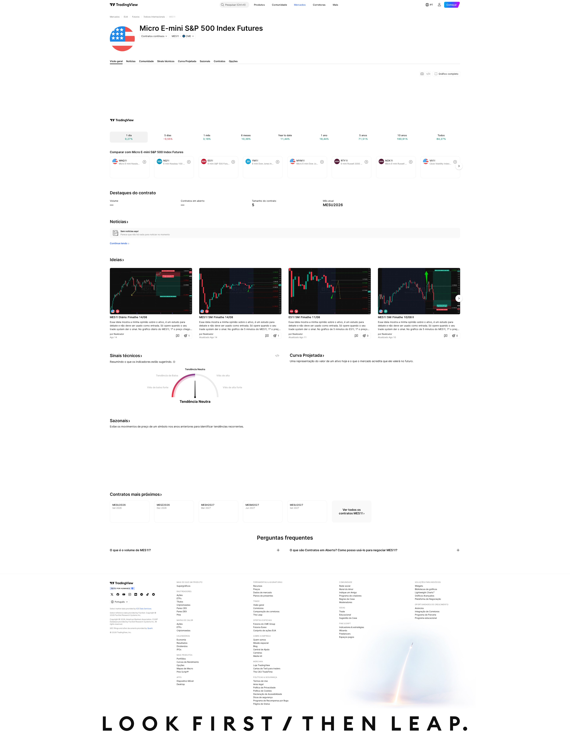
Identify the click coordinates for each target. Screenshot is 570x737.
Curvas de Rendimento (188, 662)
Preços (256, 589)
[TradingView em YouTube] (124, 594)
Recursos (257, 586)
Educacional (345, 614)
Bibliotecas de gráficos (426, 589)
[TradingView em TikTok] (147, 594)
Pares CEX (182, 608)
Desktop (181, 684)
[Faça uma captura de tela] (422, 73)
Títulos (180, 601)
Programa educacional (426, 618)
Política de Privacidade (264, 687)
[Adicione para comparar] (144, 161)
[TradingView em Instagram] (130, 594)
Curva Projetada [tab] (187, 61)
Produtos (259, 4)
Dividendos (182, 646)
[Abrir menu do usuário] (439, 5)
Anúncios (419, 608)
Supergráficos (183, 586)
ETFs (179, 598)
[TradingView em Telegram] (142, 594)
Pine (179, 614)
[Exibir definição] (120, 200)
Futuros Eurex (260, 627)
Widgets (419, 586)
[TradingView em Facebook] (118, 594)
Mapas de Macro (185, 668)
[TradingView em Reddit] (153, 594)
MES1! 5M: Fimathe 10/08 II (396, 317)
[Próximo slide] (459, 298)
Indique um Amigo (348, 592)
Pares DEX (182, 611)
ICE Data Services (143, 608)
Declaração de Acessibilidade (267, 694)
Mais (335, 4)
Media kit (257, 656)
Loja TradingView (261, 665)
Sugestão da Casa (348, 618)
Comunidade (279, 4)
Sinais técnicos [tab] (165, 61)
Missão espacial (261, 643)
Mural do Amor (346, 589)
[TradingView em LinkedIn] (136, 594)
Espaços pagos (346, 637)
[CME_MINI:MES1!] (113, 311)
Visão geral (258, 605)
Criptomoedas (183, 605)
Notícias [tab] (131, 61)
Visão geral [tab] (116, 61)
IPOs (179, 649)
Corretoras (319, 4)
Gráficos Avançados (424, 595)
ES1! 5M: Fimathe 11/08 (304, 317)
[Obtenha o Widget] (428, 73)
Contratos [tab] (219, 61)
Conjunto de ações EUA (264, 630)
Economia (181, 639)
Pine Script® (183, 671)
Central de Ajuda (261, 649)
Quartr (150, 628)
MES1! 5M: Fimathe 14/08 (216, 317)
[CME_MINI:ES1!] (291, 311)
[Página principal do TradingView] (124, 5)
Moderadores (345, 602)
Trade (342, 611)
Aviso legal (258, 684)
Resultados (182, 643)
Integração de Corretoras (427, 611)
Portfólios (181, 658)
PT (431, 4)
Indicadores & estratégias (351, 627)
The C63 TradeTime (263, 671)
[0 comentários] (177, 336)
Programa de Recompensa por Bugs (270, 700)
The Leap (257, 614)
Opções (180, 665)
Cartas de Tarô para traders (266, 668)
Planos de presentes (263, 595)
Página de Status (261, 704)
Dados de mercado (262, 592)
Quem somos (259, 639)
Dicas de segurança (263, 697)
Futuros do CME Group (264, 624)
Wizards (343, 630)
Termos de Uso (260, 681)
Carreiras (257, 652)
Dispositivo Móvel (185, 681)
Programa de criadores (350, 595)
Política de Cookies (262, 690)
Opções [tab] (233, 61)
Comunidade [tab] (146, 61)
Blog (255, 646)
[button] (267, 5)
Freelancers (344, 633)
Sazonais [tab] (205, 61)
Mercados (300, 4)
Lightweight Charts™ (425, 592)
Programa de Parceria (425, 614)
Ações (180, 595)
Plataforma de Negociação (428, 599)
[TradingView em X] (112, 594)
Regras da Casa (347, 599)
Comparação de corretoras (266, 611)
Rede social (344, 586)
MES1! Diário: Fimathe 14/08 (128, 317)
